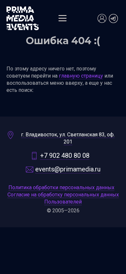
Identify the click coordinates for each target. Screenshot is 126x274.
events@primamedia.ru (67, 169)
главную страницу (81, 76)
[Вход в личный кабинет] (102, 18)
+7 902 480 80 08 (64, 155)
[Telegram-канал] (113, 18)
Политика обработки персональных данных (61, 187)
